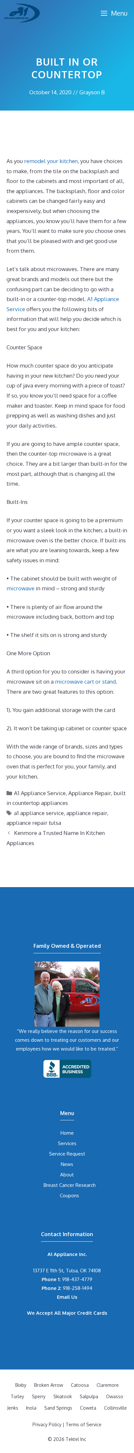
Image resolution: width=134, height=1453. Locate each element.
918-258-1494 (67, 1288)
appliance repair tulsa (34, 822)
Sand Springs (58, 1408)
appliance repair (86, 813)
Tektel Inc (76, 1439)
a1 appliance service (39, 813)
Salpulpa (89, 1396)
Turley (17, 1396)
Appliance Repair (89, 793)
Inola (31, 1408)
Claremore (108, 1385)
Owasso (114, 1396)
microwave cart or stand (85, 681)
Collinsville (115, 1408)
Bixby (20, 1385)
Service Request (67, 1154)
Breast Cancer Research (70, 1185)
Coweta (88, 1408)
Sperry (39, 1396)
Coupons (69, 1195)
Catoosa (80, 1385)
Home (67, 1133)
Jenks (12, 1408)
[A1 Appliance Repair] (22, 13)
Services (67, 1143)
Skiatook (62, 1396)
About (67, 1175)
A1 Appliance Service (40, 793)
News (67, 1164)
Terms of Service (83, 1424)
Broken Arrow (48, 1385)
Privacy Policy (47, 1424)
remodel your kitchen (51, 161)
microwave (20, 588)
